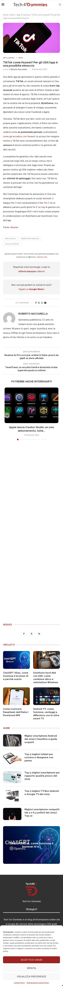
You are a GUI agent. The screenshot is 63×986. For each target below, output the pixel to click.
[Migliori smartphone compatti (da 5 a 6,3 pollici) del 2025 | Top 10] (12, 814)
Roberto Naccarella (19, 69)
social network (12, 244)
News (12, 15)
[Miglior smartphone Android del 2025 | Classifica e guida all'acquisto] (12, 740)
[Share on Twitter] (39, 302)
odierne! (31, 271)
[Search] (59, 4)
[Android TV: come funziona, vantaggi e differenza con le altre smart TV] (46, 696)
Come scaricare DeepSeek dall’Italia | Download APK (15, 712)
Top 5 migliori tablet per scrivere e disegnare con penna (38, 757)
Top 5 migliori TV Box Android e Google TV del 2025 (41, 793)
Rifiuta (31, 968)
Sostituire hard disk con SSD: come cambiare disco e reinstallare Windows (45, 677)
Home (5, 15)
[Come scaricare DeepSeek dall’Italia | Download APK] (16, 696)
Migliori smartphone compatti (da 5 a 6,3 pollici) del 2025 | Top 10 (41, 812)
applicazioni (10, 239)
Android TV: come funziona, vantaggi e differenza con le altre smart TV (46, 714)
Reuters (15, 227)
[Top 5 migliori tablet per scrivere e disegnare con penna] (12, 759)
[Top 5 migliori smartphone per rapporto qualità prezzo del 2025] (12, 777)
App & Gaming (23, 15)
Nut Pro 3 (44, 202)
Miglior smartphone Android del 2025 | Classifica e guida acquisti (40, 739)
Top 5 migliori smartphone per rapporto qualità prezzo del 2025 (42, 775)
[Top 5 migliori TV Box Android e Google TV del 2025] (12, 795)
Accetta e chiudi (31, 959)
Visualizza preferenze (31, 976)
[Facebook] (24, 633)
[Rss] (39, 633)
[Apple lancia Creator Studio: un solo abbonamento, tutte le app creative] (31, 405)
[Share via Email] (45, 302)
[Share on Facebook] (36, 302)
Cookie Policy (19, 982)
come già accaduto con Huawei (19, 136)
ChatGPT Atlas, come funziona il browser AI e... (32, 845)
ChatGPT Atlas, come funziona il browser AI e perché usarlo (15, 676)
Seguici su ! (31, 289)
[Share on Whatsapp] (42, 302)
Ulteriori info (42, 257)
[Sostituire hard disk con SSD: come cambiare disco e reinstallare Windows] (46, 660)
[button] (7, 415)
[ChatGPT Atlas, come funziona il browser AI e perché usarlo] (16, 660)
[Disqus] (31, 488)
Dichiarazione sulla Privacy (38, 982)
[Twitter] (32, 633)
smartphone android (30, 239)
